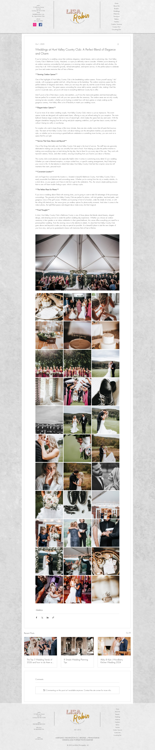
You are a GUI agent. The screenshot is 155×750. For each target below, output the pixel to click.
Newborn (116, 16)
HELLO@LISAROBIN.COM (39, 724)
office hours (39, 727)
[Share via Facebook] (36, 617)
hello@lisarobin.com (38, 14)
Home (116, 3)
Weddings (116, 11)
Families (116, 22)
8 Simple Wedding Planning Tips (76, 661)
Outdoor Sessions (116, 24)
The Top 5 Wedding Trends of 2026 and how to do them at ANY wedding (39, 661)
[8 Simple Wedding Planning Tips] (77, 646)
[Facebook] (40, 24)
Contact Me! (116, 27)
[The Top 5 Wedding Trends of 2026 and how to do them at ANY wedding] (40, 646)
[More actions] (118, 44)
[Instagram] (34, 24)
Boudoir (116, 9)
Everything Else (116, 29)
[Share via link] (53, 617)
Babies (116, 19)
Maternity (116, 14)
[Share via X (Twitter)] (42, 617)
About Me (116, 6)
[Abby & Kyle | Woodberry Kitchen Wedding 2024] (114, 646)
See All (128, 633)
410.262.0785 (38, 21)
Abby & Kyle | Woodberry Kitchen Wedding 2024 (112, 661)
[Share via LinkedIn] (48, 617)
